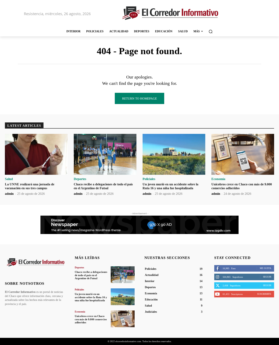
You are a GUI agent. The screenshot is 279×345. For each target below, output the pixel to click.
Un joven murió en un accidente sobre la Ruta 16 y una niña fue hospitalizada (91, 297)
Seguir (267, 277)
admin (9, 193)
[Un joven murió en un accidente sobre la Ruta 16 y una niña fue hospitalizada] (174, 154)
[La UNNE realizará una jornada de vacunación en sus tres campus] (36, 154)
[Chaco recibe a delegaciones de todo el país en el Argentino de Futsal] (105, 154)
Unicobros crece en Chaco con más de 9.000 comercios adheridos (91, 319)
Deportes (80, 179)
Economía (218, 179)
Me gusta (265, 268)
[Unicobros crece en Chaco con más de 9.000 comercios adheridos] (242, 154)
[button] (210, 31)
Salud (9, 179)
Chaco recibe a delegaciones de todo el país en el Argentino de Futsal (91, 275)
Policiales (149, 179)
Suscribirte (264, 294)
